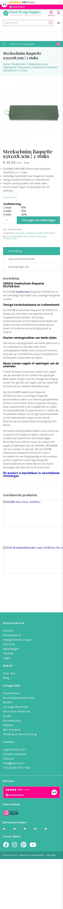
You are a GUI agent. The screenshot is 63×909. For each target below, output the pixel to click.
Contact (8, 630)
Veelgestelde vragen (17, 639)
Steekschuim (19, 64)
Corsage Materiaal (15, 707)
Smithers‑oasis (10, 239)
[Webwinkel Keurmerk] (10, 813)
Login (7, 658)
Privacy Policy (10, 855)
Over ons (9, 673)
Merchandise (11, 729)
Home (6, 64)
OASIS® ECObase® (17, 237)
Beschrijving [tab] (15, 251)
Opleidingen (11, 649)
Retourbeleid (12, 635)
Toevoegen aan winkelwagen (38, 220)
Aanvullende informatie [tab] (22, 259)
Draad (7, 716)
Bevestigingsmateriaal (18, 697)
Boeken (8, 702)
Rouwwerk (24, 67)
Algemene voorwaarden (32, 855)
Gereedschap (12, 720)
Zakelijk (8, 653)
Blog (6, 678)
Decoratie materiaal (16, 711)
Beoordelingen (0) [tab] (18, 267)
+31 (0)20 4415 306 (16, 767)
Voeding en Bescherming (20, 734)
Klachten (9, 644)
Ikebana (8, 725)
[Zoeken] (50, 23)
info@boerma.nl (14, 763)
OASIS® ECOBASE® (14, 168)
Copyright (51, 855)
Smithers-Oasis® (34, 233)
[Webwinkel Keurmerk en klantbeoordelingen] (58, 44)
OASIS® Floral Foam (36, 237)
